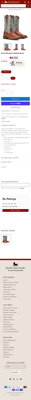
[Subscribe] (24, 367)
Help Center (7, 299)
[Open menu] (2, 2)
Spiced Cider (6, 72)
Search (5, 280)
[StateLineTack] (12, 2)
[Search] (28, 5)
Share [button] (4, 167)
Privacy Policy (7, 327)
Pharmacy (6, 357)
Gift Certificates (8, 350)
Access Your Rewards (10, 297)
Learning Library (8, 324)
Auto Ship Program (9, 294)
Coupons (6, 352)
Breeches (6, 343)
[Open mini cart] (28, 2)
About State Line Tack (10, 308)
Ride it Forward (8, 315)
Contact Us (6, 292)
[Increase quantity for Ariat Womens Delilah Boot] (10, 93)
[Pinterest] (20, 379)
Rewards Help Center (10, 313)
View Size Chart (5, 84)
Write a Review (15, 210)
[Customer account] (25, 2)
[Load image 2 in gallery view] (15, 47)
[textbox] (15, 184)
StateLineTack (13, 392)
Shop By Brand (8, 355)
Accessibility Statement (10, 332)
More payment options (15, 107)
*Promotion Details (9, 290)
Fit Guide (13, 84)
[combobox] (15, 5)
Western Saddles (8, 347)
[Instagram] (13, 379)
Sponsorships (7, 317)
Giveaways (6, 322)
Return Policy (7, 287)
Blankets (6, 345)
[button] (15, 158)
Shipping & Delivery (9, 285)
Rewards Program (9, 310)
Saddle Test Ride (8, 320)
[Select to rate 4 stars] (12, 203)
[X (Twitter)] (17, 379)
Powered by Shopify (20, 392)
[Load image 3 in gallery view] (23, 47)
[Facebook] (10, 379)
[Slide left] (1, 47)
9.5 (13, 78)
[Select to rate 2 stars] (6, 203)
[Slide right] (29, 47)
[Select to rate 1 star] (3, 203)
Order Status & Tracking (11, 283)
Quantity (3, 90)
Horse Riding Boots (9, 340)
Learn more (21, 188)
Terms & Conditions (9, 329)
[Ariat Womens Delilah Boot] (6, 239)
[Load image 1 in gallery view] (7, 47)
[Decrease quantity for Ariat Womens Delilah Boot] (3, 93)
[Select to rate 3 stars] (9, 203)
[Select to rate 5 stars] (15, 203)
